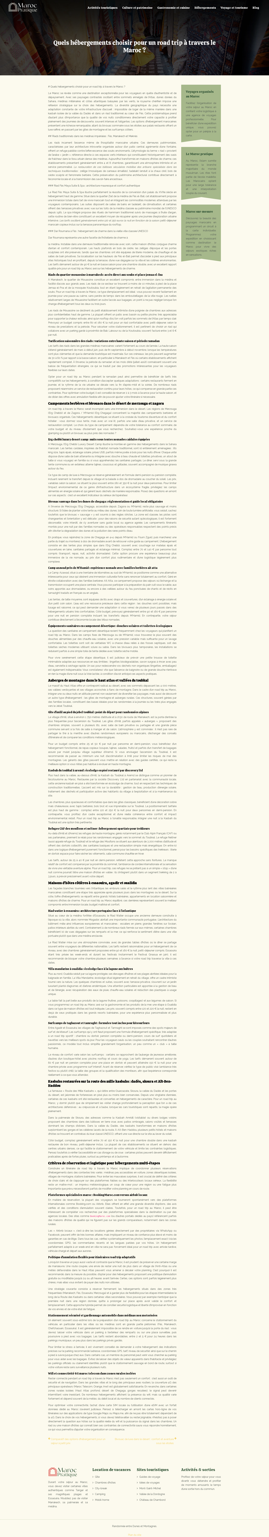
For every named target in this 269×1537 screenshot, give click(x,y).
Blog (255, 8)
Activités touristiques (103, 8)
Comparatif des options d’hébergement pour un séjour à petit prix (78, 1441)
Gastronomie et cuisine (173, 8)
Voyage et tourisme (234, 8)
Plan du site (134, 1534)
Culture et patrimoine (137, 8)
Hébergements (205, 8)
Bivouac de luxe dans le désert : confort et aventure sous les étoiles (144, 1441)
